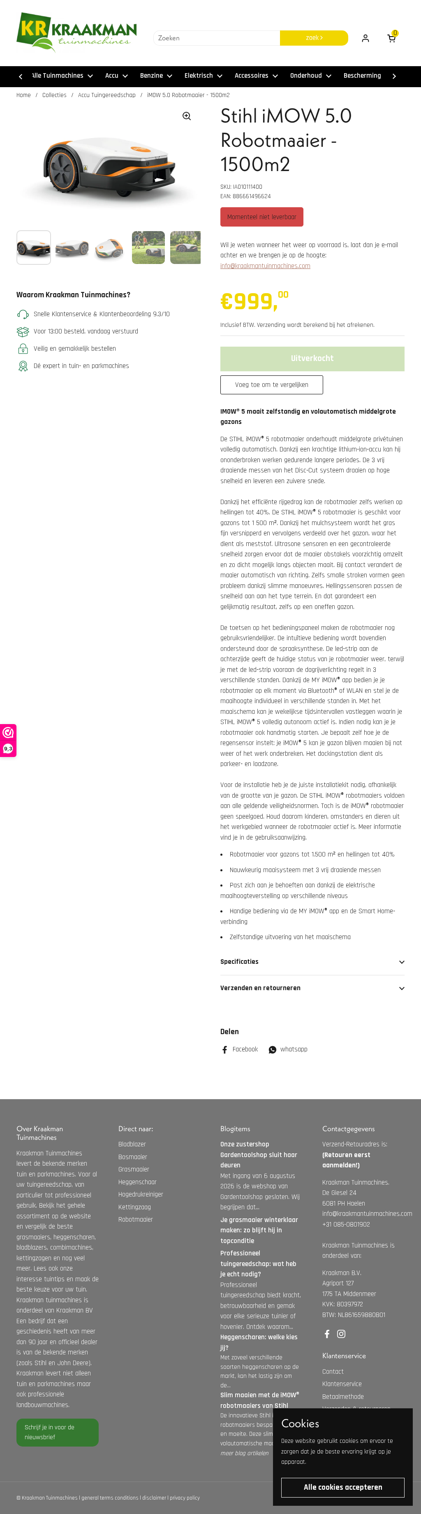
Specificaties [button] (239, 961)
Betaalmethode (343, 1396)
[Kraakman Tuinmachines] (76, 32)
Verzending (271, 325)
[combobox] (216, 38)
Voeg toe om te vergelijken (271, 384)
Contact (333, 1371)
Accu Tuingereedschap (107, 95)
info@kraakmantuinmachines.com (265, 266)
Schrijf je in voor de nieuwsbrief (49, 1432)
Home (23, 95)
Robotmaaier (135, 1219)
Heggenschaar (137, 1182)
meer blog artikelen (244, 1453)
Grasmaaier (133, 1169)
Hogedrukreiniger (140, 1194)
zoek (313, 37)
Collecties (54, 95)
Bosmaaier (132, 1157)
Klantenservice (342, 1384)
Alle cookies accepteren (343, 1487)
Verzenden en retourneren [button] (260, 988)
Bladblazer (132, 1144)
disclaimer (154, 1498)
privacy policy (185, 1498)
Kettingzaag (134, 1207)
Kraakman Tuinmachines (50, 1498)
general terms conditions (110, 1498)
